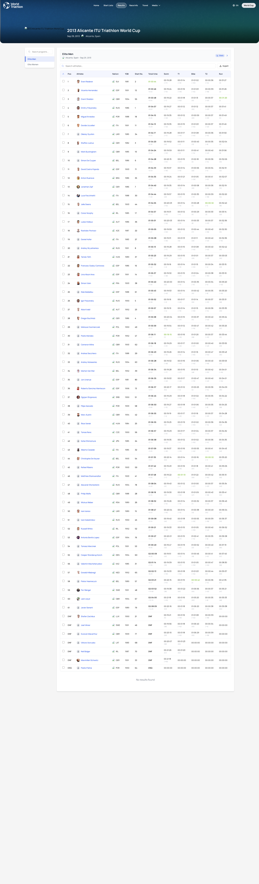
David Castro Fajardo (90, 169)
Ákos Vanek (86, 423)
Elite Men (32, 59)
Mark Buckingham (88, 151)
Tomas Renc (86, 432)
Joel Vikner (85, 625)
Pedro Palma (86, 668)
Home (96, 5)
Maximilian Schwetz (89, 660)
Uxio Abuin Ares (87, 274)
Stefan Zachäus (88, 616)
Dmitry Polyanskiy (89, 108)
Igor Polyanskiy (87, 300)
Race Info (133, 5)
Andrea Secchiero (88, 353)
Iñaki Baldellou (87, 292)
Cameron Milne (87, 344)
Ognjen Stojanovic (89, 397)
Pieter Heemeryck (89, 581)
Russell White (87, 528)
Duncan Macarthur (89, 634)
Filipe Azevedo (87, 406)
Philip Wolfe (86, 493)
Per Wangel (86, 590)
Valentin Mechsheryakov (91, 563)
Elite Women (33, 64)
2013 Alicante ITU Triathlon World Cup (103, 30)
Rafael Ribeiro (87, 467)
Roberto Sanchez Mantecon (93, 388)
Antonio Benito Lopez (90, 537)
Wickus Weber (87, 502)
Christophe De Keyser (90, 458)
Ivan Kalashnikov (88, 520)
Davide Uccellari (88, 125)
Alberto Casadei (88, 449)
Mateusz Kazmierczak (90, 327)
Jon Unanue (86, 379)
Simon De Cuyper (88, 160)
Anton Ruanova (87, 178)
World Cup (249, 5)
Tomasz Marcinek (88, 546)
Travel (145, 5)
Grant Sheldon (87, 99)
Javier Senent (87, 607)
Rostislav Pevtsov (88, 230)
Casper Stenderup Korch (91, 555)
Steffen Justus (87, 143)
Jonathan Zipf (87, 186)
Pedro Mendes (87, 336)
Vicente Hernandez (89, 90)
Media (155, 5)
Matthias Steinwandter (91, 476)
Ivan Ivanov (85, 511)
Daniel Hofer (86, 239)
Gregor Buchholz (88, 318)
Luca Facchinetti (88, 195)
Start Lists (108, 5)
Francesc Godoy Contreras (92, 265)
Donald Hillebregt (88, 572)
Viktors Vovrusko (88, 642)
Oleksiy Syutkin (87, 134)
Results (121, 5)
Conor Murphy (87, 213)
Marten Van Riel (87, 371)
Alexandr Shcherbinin (90, 485)
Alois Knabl (85, 309)
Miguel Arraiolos (88, 116)
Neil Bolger (85, 651)
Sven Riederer (87, 81)
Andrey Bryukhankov (90, 248)
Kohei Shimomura (88, 441)
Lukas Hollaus (87, 222)
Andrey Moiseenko (89, 362)
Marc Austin (86, 414)
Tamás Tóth (86, 257)
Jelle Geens (86, 204)
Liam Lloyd (85, 599)
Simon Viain (86, 283)
